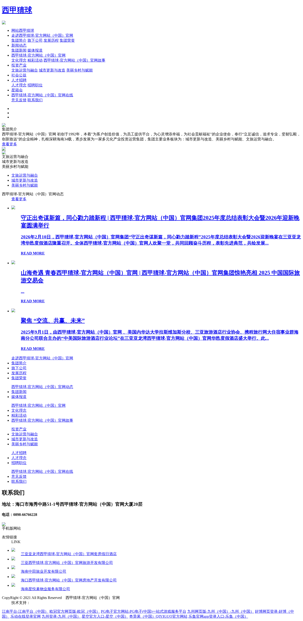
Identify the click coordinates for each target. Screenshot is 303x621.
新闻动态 (19, 45)
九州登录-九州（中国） (61, 616)
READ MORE (33, 253)
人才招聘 (19, 80)
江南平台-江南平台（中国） (25, 611)
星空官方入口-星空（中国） (105, 616)
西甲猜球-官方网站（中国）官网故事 (74, 60)
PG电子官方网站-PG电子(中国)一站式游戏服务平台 (143, 611)
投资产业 (19, 65)
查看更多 (9, 144)
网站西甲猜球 (22, 30)
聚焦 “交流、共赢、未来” (53, 320)
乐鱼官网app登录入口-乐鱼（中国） (218, 616)
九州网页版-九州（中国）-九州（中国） (220, 611)
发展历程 (51, 40)
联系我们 (35, 100)
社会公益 (19, 75)
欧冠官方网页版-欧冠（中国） (74, 611)
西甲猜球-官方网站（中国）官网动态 (42, 387)
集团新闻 (19, 50)
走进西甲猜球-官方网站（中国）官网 (42, 35)
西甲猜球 (17, 10)
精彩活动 (35, 60)
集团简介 (19, 40)
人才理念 (19, 85)
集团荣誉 (67, 40)
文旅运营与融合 (24, 70)
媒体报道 (35, 50)
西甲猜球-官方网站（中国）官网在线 (42, 95)
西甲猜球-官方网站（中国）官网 (38, 55)
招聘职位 (35, 85)
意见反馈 (19, 100)
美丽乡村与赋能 (79, 70)
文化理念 (19, 60)
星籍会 (17, 90)
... (22, 291)
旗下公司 (35, 40)
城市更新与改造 (52, 70)
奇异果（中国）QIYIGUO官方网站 (158, 616)
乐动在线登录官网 (25, 616)
